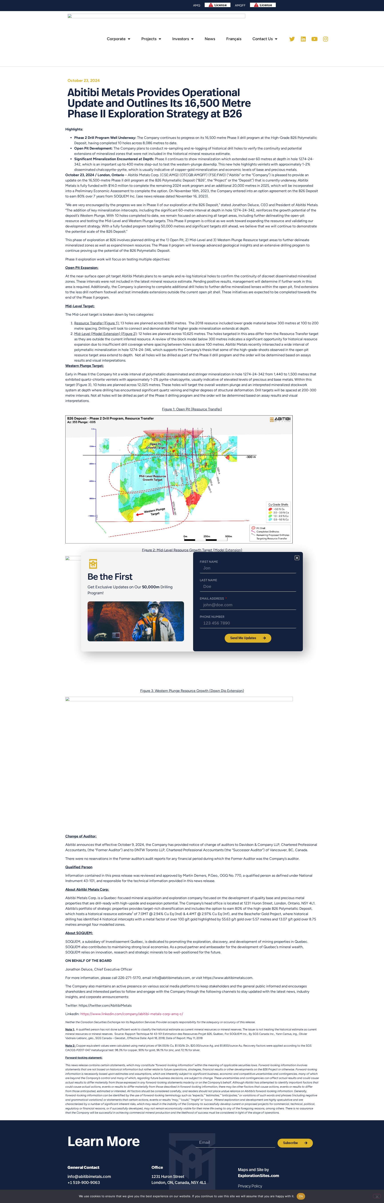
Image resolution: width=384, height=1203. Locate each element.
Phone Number (212, 616)
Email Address (212, 598)
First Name (209, 561)
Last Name (208, 580)
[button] (297, 557)
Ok (301, 1196)
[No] (377, 1196)
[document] (192, 601)
